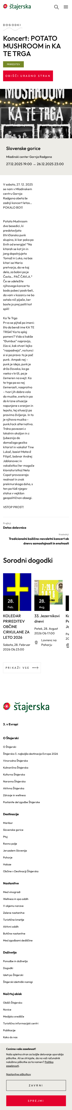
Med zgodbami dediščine (18, 940)
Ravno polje (10, 843)
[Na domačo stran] (17, 7)
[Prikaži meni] (66, 7)
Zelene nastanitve (14, 913)
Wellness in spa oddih (15, 899)
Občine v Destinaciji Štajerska (20, 871)
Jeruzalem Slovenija (15, 850)
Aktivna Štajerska (13, 788)
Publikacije (9, 1030)
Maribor (8, 823)
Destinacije (11, 814)
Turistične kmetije (13, 919)
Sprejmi (36, 1101)
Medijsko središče (13, 1016)
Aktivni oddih (11, 926)
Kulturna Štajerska (14, 774)
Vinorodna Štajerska (15, 760)
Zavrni (36, 1085)
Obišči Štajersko (12, 1002)
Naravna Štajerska (14, 781)
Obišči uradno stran (28, 76)
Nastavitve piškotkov (18, 1074)
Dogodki (8, 968)
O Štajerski (11, 738)
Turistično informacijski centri (20, 1023)
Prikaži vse (18, 667)
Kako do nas (10, 1037)
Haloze (7, 864)
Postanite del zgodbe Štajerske (21, 802)
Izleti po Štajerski (13, 975)
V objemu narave (13, 906)
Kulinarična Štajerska (15, 767)
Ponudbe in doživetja (15, 961)
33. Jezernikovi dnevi (47, 618)
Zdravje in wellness (14, 795)
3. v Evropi (10, 724)
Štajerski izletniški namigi (18, 982)
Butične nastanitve (14, 933)
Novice (7, 1009)
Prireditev (13, 64)
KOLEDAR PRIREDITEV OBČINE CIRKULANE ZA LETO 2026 (16, 626)
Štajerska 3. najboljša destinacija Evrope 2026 (30, 753)
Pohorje (7, 857)
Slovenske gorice (13, 830)
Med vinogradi (11, 892)
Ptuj (5, 836)
